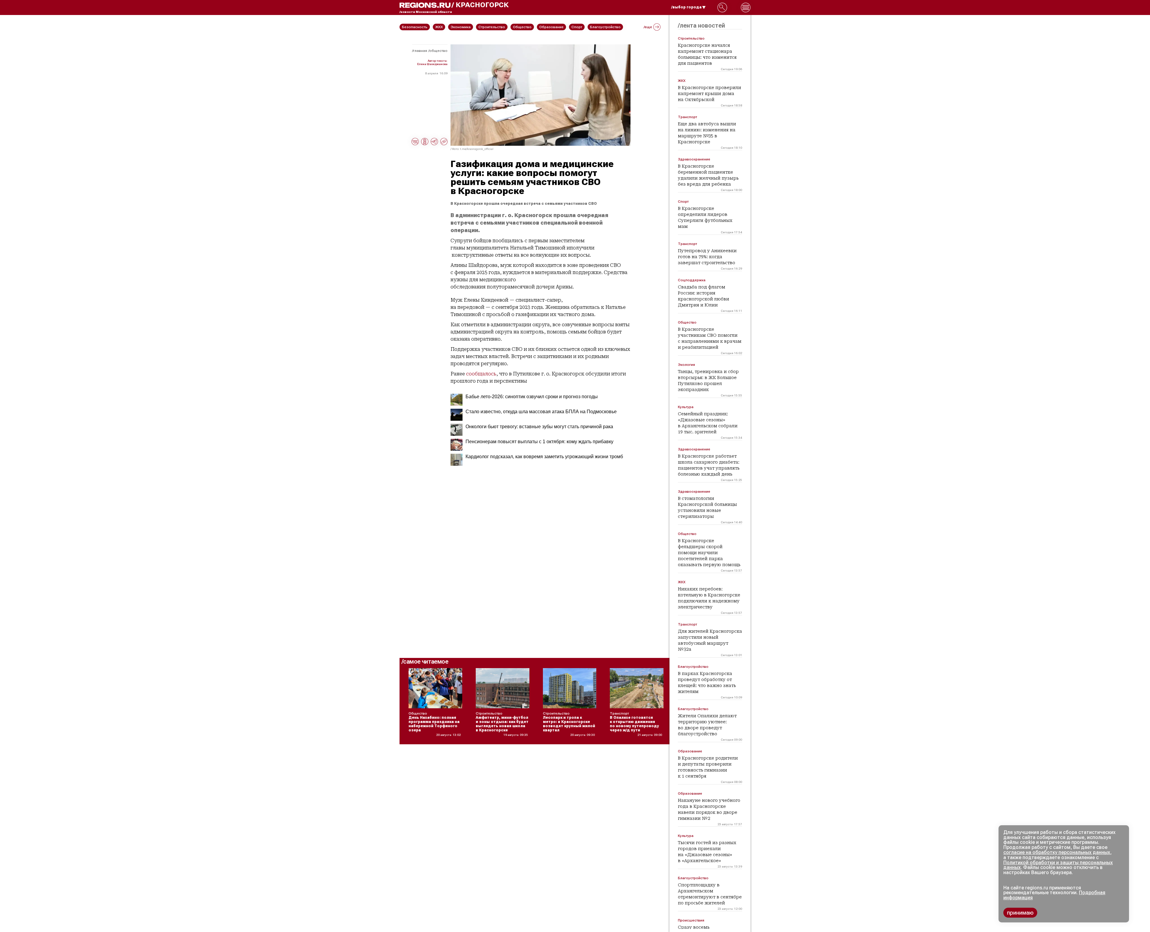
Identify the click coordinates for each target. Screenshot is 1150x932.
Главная (420, 51)
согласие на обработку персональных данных (1056, 852)
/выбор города (686, 7)
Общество (438, 51)
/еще (648, 27)
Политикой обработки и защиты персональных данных (1058, 865)
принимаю (1020, 913)
